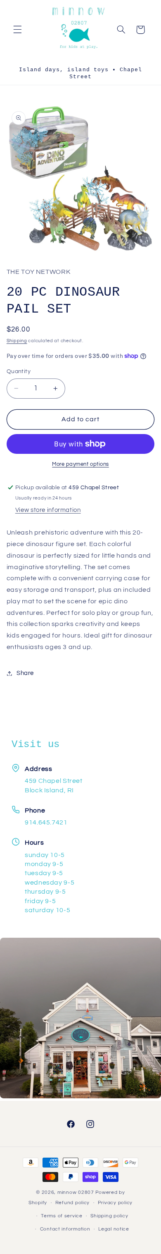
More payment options (80, 464)
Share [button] (25, 673)
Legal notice (113, 1229)
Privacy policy (115, 1202)
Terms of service (62, 1216)
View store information (48, 510)
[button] (17, 29)
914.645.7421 (46, 822)
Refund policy (72, 1202)
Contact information (65, 1229)
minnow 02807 (75, 1192)
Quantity (19, 371)
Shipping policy (109, 1216)
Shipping (17, 341)
